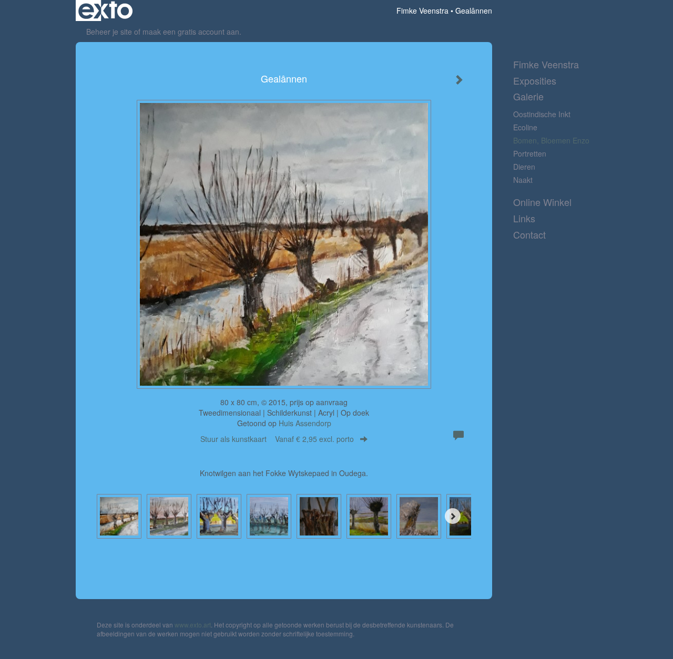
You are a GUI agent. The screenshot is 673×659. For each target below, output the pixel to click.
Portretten (529, 153)
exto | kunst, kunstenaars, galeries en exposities (105, 10)
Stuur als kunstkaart (277, 439)
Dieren (524, 166)
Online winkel (542, 202)
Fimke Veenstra (422, 10)
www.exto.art (193, 624)
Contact (529, 234)
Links (524, 218)
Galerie (528, 96)
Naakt (523, 179)
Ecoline (525, 127)
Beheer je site (109, 31)
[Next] (453, 516)
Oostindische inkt (541, 114)
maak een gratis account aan (190, 31)
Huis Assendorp (305, 423)
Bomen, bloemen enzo (551, 140)
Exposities (534, 80)
